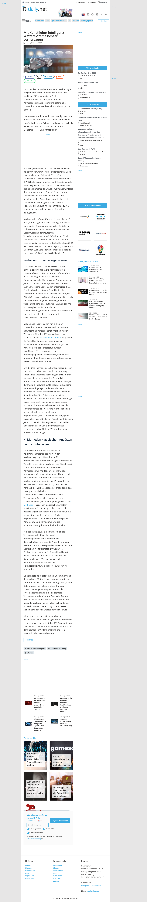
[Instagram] (92, 14)
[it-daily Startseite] (38, 9)
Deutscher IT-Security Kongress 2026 (92, 92)
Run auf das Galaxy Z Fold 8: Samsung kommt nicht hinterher (97, 281)
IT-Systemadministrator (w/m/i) (90, 109)
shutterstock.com (93, 891)
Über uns (28, 868)
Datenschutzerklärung (34, 839)
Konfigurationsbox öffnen (91, 885)
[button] (26, 21)
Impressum (29, 876)
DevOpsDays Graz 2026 (87, 73)
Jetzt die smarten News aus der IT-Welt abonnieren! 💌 (37, 818)
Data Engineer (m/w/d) (86, 149)
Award (55, 873)
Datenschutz (30, 871)
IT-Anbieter (57, 878)
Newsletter (57, 876)
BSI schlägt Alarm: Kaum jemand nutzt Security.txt (96, 269)
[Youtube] (106, 14)
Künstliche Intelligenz (36, 648)
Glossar (56, 868)
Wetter (30, 653)
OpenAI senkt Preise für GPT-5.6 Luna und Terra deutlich (98, 292)
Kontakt (28, 866)
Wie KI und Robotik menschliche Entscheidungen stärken (34, 759)
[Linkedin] (88, 14)
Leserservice (58, 871)
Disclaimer (29, 879)
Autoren (56, 881)
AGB (27, 873)
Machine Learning (58, 648)
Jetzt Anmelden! (61, 820)
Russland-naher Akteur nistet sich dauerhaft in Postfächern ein (98, 317)
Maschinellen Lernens (50, 337)
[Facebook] (97, 14)
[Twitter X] (101, 14)
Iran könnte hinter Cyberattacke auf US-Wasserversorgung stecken (97, 304)
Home (30, 639)
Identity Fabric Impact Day (88, 83)
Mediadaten (57, 866)
